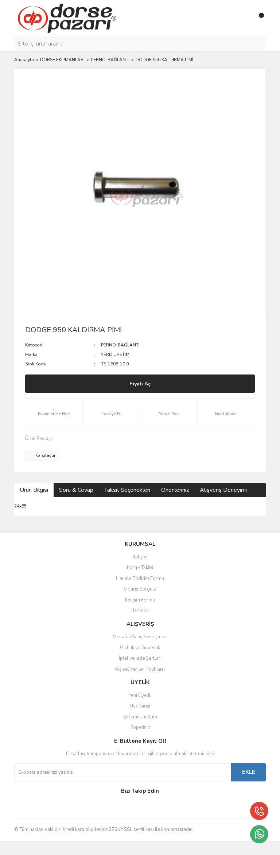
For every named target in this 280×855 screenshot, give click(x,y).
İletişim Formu (140, 600)
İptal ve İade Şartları (140, 658)
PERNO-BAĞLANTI (120, 345)
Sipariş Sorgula (140, 589)
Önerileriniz (175, 490)
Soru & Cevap (76, 490)
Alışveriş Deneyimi (223, 490)
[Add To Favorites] (53, 413)
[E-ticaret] (139, 847)
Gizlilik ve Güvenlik (140, 647)
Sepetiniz (140, 727)
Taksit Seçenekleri (127, 490)
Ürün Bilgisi (34, 490)
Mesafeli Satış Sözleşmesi (140, 637)
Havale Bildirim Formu (140, 578)
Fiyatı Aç (140, 383)
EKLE (248, 772)
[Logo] (67, 18)
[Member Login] (244, 18)
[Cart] (258, 18)
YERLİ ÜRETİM (115, 354)
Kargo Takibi (140, 567)
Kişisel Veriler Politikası (140, 669)
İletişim (140, 557)
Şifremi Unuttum (140, 717)
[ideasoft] (101, 847)
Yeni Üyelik (140, 695)
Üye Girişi (140, 706)
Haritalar (140, 610)
